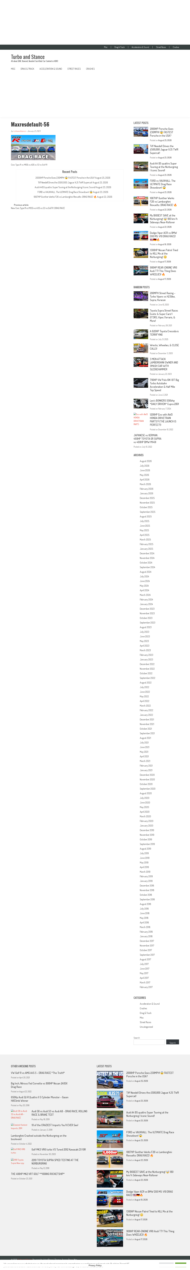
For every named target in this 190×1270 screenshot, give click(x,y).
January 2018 (146, 936)
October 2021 (146, 728)
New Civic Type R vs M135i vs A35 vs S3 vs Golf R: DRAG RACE (38, 208)
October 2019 (146, 839)
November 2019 (147, 834)
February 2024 (146, 599)
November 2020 (147, 779)
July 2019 (144, 853)
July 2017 (144, 964)
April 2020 (144, 811)
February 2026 (146, 488)
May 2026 (144, 474)
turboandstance (19, 131)
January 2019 (146, 880)
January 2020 (146, 825)
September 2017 (147, 954)
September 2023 (147, 622)
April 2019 (144, 867)
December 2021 (147, 719)
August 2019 (145, 848)
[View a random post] (174, 68)
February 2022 (146, 710)
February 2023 (146, 654)
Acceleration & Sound (140, 47)
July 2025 (144, 521)
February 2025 (146, 544)
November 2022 (147, 668)
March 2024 (145, 594)
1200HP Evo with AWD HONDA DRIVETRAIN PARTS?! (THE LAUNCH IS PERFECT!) (163, 419)
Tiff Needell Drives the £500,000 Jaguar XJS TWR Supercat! (65, 182)
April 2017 (144, 977)
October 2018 (146, 894)
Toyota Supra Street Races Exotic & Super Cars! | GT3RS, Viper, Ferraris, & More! (164, 315)
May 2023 (144, 641)
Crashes (176, 47)
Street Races (161, 47)
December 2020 (147, 774)
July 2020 (144, 797)
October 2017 (146, 950)
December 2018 (147, 885)
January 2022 (146, 714)
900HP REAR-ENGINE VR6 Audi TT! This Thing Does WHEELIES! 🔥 (163, 271)
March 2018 (145, 927)
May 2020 (144, 807)
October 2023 (146, 617)
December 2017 (147, 940)
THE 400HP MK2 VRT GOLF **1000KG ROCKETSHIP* (38, 1173)
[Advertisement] (95, 22)
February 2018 (146, 931)
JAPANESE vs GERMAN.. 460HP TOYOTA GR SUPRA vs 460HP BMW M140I (147, 439)
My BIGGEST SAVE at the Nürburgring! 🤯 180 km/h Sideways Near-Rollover (164, 219)
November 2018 (147, 890)
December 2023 (147, 608)
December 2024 (147, 553)
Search (137, 1037)
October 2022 (146, 673)
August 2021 (145, 737)
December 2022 (147, 664)
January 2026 (146, 493)
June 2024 (145, 581)
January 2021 (146, 770)
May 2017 (144, 973)
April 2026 (144, 479)
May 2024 (144, 585)
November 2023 (147, 613)
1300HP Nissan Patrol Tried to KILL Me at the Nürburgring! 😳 (164, 253)
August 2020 (146, 793)
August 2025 (146, 516)
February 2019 (146, 876)
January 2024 (146, 604)
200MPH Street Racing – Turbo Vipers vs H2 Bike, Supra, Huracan (162, 296)
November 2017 (147, 945)
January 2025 (146, 548)
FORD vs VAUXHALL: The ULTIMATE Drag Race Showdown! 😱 (65, 192)
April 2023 (144, 645)
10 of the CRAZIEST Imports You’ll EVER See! (55, 1125)
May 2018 (144, 917)
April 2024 (144, 590)
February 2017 (146, 987)
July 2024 (144, 576)
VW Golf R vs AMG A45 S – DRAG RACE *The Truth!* (38, 1072)
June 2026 (145, 470)
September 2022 (147, 677)
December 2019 (147, 830)
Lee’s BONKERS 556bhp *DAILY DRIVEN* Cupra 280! (164, 402)
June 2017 (144, 968)
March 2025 (145, 539)
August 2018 (145, 904)
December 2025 (147, 498)
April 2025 (144, 534)
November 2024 (147, 557)
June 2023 (145, 636)
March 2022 (145, 705)
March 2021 (145, 760)
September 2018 (147, 899)
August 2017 (145, 959)
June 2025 (145, 525)
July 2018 (144, 908)
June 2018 (144, 913)
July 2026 (144, 465)
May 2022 (144, 696)
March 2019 (145, 871)
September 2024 (147, 567)
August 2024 (145, 571)
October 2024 (146, 562)
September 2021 (147, 733)
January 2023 (146, 659)
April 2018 (144, 922)
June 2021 (144, 747)
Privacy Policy (95, 1265)
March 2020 (145, 816)
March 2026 (145, 484)
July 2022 (144, 687)
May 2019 (144, 862)
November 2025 (147, 502)
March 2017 (145, 982)
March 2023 (145, 650)
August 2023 (146, 627)
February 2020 (146, 820)
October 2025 (146, 507)
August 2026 (146, 461)
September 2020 (147, 788)
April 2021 (144, 756)
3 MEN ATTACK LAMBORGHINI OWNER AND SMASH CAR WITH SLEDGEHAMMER (164, 364)
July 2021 (144, 742)
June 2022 (145, 691)
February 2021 (146, 765)
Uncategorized (146, 1026)
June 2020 (145, 802)
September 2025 (147, 511)
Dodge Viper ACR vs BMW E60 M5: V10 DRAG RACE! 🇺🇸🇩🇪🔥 (163, 236)
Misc (105, 47)
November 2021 (147, 724)
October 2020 (146, 784)
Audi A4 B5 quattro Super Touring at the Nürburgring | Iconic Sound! (65, 187)
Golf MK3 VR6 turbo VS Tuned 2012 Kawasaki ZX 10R (59, 1149)
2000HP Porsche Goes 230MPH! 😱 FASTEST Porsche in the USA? (65, 177)
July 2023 (144, 631)
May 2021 (144, 751)
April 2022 (144, 701)
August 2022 (146, 682)
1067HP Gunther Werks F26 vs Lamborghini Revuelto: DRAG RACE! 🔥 (65, 196)
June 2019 (144, 857)
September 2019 (147, 844)
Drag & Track (119, 47)
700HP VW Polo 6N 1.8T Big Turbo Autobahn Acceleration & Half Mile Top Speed (164, 385)
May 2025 (144, 530)
